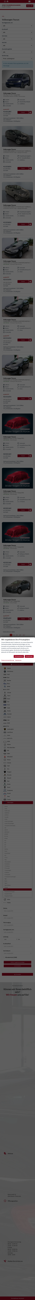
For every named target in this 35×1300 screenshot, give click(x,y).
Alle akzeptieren (19, 656)
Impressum (18, 660)
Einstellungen (29, 656)
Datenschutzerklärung (7, 660)
